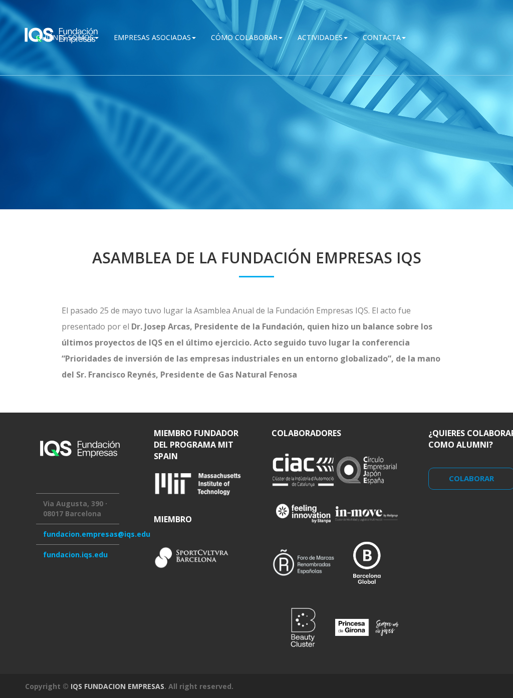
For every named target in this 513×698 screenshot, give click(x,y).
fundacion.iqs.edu (75, 554)
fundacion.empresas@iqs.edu (96, 534)
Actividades (320, 37)
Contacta (382, 37)
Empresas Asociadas (152, 37)
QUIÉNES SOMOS (65, 37)
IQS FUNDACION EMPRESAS (117, 686)
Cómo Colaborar (244, 37)
